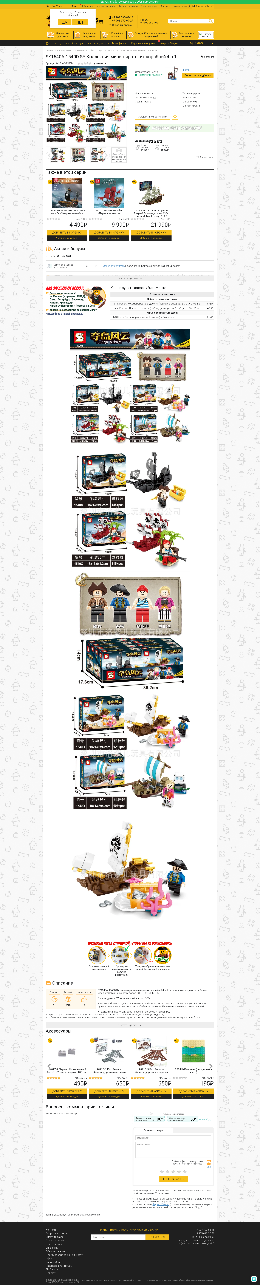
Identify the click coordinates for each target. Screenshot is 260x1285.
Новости (51, 1272)
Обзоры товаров (55, 1251)
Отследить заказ (149, 6)
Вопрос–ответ (207, 157)
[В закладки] (175, 117)
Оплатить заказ (54, 1236)
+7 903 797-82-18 (122, 17)
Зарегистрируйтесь (114, 265)
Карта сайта (53, 1262)
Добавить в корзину (67, 232)
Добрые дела (87, 6)
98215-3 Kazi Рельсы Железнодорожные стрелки (67, 1071)
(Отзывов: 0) (100, 64)
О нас (74, 6)
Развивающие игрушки (59, 1265)
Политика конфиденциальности (64, 1254)
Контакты (165, 6)
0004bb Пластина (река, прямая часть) (109, 1071)
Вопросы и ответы (128, 6)
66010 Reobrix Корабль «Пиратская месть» (109, 212)
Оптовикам (52, 1247)
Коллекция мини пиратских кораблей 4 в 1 (78, 1214)
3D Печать (52, 1269)
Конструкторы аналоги (64, 50)
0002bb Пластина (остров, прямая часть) (151, 1071)
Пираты (101, 50)
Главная (49, 50)
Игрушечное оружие (143, 43)
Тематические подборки (86, 50)
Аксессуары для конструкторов (90, 43)
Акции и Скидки (169, 43)
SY (154, 97)
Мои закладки (181, 6)
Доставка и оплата (106, 6)
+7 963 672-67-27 (122, 20)
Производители (55, 1240)
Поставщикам (54, 1244)
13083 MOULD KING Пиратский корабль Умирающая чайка (67, 212)
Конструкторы (60, 43)
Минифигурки (120, 43)
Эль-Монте (155, 140)
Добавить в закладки (67, 238)
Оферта (50, 1258)
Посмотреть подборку (198, 75)
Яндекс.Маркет (161, 1204)
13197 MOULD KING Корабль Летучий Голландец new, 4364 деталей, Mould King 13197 (151, 213)
